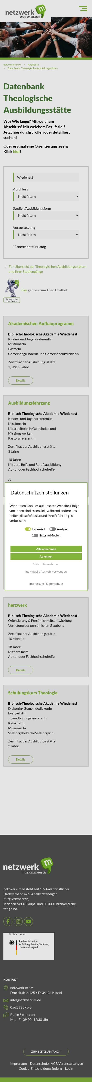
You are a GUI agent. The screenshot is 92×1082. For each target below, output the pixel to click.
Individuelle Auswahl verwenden (46, 571)
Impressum (36, 584)
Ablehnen (46, 556)
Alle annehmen (46, 549)
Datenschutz (54, 584)
